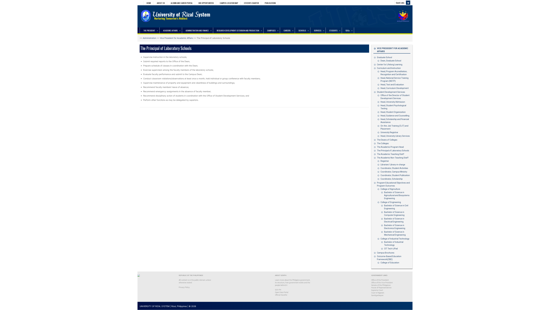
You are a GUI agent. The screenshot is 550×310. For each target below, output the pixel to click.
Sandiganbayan (377, 295)
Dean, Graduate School (391, 61)
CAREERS (287, 30)
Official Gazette (281, 295)
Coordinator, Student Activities (394, 168)
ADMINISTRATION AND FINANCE (197, 30)
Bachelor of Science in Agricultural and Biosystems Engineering (396, 195)
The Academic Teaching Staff (390, 154)
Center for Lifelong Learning (389, 64)
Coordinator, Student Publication (395, 175)
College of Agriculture (390, 189)
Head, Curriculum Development (395, 88)
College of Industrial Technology (395, 239)
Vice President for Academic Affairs (176, 38)
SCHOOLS (302, 30)
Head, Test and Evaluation (392, 84)
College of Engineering (391, 202)
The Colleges (383, 143)
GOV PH (278, 290)
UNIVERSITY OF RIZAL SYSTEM (154, 306)
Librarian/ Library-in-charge (393, 164)
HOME (149, 2)
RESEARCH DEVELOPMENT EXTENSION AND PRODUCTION (238, 30)
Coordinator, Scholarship (392, 179)
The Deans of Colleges (387, 140)
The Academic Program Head (390, 147)
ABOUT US (161, 2)
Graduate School (384, 57)
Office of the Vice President (382, 283)
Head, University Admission (393, 102)
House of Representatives (381, 288)
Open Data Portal (281, 292)
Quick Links (400, 2)
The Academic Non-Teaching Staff (392, 158)
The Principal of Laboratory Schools (393, 150)
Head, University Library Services (395, 136)
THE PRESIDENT (149, 30)
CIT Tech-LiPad (391, 248)
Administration (149, 38)
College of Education (390, 262)
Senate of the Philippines (381, 285)
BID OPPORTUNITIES (206, 2)
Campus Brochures (385, 253)
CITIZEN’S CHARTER (251, 2)
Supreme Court (377, 290)
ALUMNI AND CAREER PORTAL (182, 2)
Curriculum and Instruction (389, 68)
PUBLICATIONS (270, 2)
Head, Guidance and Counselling (395, 115)
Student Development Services (391, 92)
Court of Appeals (377, 293)
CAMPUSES (271, 30)
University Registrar (389, 132)
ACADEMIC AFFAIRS (170, 30)
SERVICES (317, 30)
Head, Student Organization (393, 112)
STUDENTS (333, 30)
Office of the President (380, 280)
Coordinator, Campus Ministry (394, 172)
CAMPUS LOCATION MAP (229, 2)
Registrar (385, 161)
